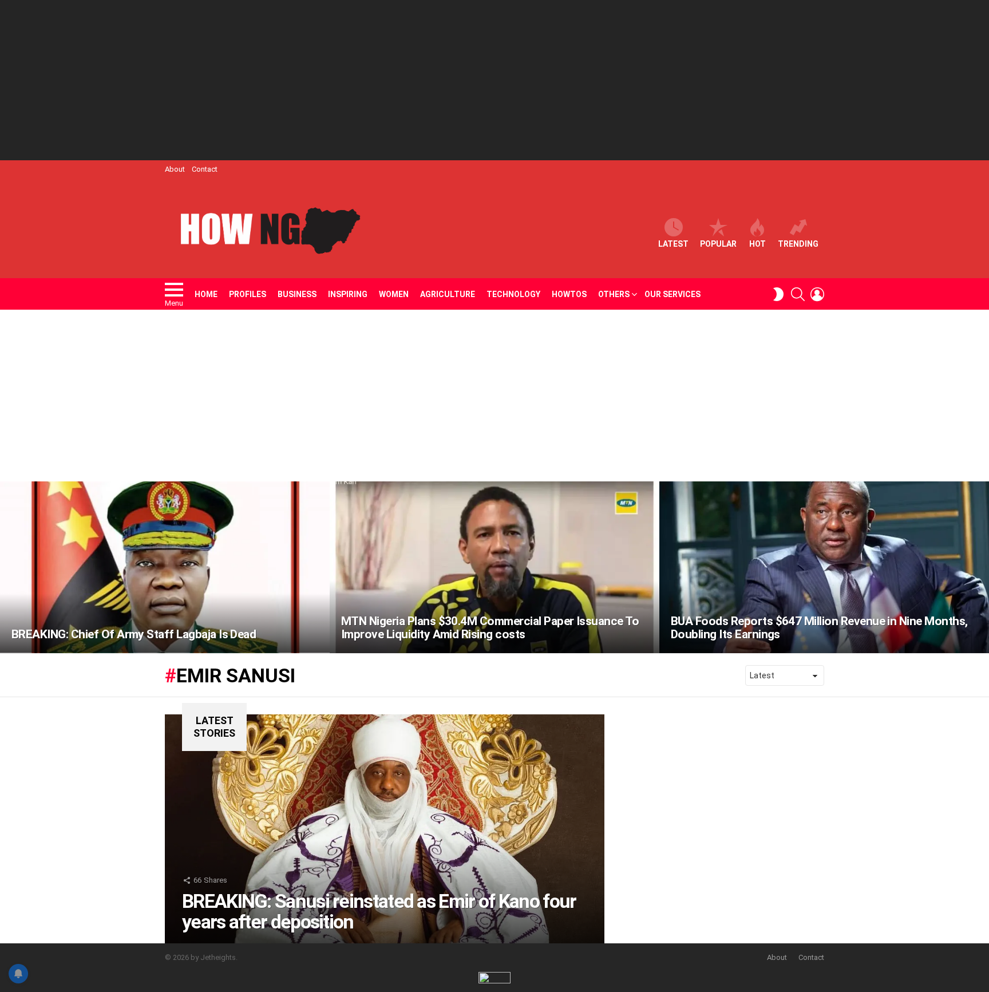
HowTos (569, 294)
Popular (718, 243)
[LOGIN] (817, 294)
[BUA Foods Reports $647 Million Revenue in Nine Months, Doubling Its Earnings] (824, 567)
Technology (513, 294)
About (175, 169)
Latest (673, 243)
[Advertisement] (494, 80)
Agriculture (447, 294)
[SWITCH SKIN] (778, 294)
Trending (798, 243)
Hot (757, 243)
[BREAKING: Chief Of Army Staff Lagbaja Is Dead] (165, 567)
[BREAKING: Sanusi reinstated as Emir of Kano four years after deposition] (384, 828)
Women (394, 294)
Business (297, 294)
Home (206, 294)
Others (614, 294)
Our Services (672, 294)
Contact (204, 169)
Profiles (247, 294)
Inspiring (347, 294)
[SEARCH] (798, 294)
